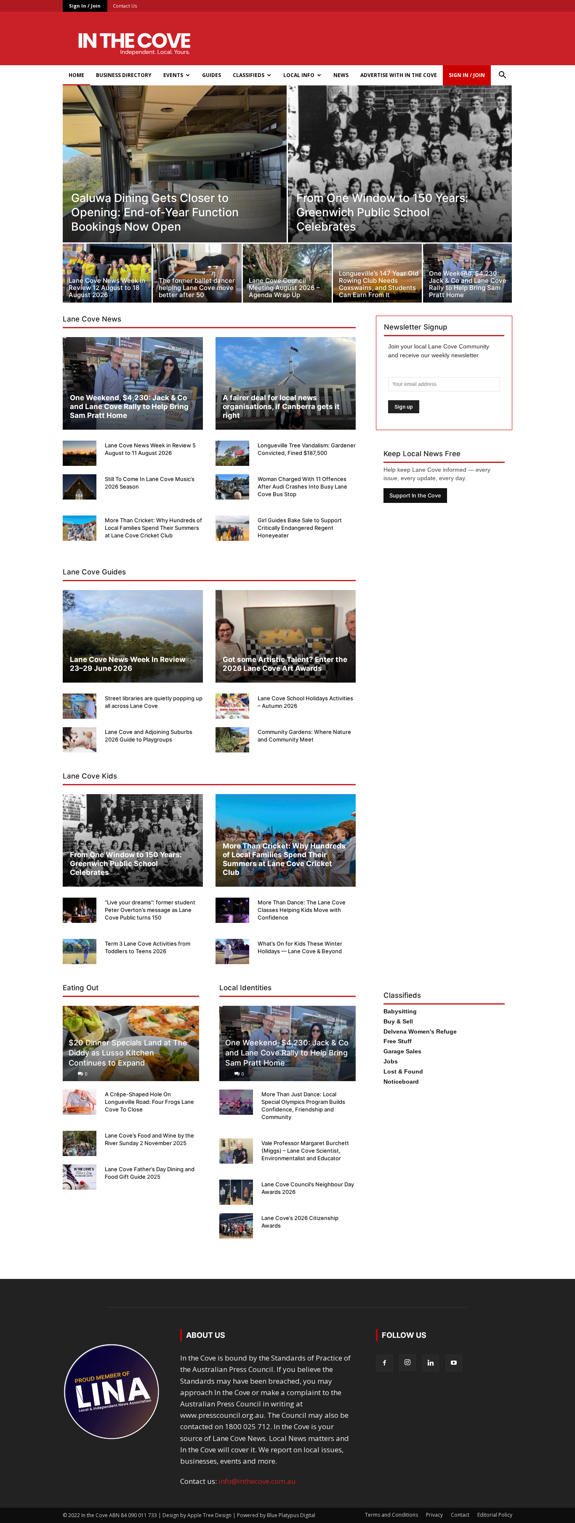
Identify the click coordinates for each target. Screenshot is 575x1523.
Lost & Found (403, 1071)
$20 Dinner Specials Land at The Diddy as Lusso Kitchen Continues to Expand (128, 1052)
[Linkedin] (430, 1363)
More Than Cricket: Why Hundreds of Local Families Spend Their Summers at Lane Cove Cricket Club (153, 528)
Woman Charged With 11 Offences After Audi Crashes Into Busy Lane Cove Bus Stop (302, 486)
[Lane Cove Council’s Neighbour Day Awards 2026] (236, 1192)
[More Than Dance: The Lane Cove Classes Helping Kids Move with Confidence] (232, 910)
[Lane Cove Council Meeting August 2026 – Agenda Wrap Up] (287, 275)
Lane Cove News (92, 319)
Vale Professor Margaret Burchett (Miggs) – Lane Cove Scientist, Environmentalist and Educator (305, 1151)
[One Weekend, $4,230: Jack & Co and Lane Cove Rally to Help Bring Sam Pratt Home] (467, 275)
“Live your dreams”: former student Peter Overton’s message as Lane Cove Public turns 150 (150, 910)
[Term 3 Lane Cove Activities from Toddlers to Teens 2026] (79, 951)
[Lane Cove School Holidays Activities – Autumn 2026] (232, 706)
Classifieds (248, 75)
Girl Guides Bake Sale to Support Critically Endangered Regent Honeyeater (300, 528)
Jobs (390, 1061)
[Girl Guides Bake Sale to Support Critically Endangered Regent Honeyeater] (232, 528)
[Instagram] (407, 1362)
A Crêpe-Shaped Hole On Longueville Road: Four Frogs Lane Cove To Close (149, 1102)
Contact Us (125, 6)
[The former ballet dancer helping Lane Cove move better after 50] (197, 275)
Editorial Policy (494, 1514)
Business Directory (124, 75)
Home (76, 75)
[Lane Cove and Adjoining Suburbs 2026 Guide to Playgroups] (79, 739)
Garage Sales (402, 1051)
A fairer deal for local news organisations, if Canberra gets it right (281, 406)
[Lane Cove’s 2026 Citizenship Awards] (236, 1226)
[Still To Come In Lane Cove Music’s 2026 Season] (79, 487)
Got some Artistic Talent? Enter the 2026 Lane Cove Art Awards (285, 663)
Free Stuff (397, 1041)
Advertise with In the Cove (398, 75)
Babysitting (400, 1011)
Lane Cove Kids (90, 776)
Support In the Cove (415, 495)
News (341, 75)
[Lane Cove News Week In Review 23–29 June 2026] (133, 636)
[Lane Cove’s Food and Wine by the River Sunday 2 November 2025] (79, 1143)
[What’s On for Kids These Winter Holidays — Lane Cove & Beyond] (232, 951)
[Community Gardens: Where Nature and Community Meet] (232, 739)
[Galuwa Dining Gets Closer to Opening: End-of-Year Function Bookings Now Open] (175, 182)
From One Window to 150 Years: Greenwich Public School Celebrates (126, 864)
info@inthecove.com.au (257, 1481)
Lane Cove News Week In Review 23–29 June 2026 (127, 663)
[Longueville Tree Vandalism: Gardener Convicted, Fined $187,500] (232, 453)
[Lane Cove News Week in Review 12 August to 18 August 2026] (107, 275)
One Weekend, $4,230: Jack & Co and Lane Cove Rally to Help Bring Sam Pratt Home (129, 406)
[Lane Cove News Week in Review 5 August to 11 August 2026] (79, 453)
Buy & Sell (398, 1021)
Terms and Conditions (391, 1514)
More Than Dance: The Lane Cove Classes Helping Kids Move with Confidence (302, 910)
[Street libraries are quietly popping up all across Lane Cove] (79, 706)
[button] (502, 75)
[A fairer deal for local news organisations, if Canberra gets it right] (286, 383)
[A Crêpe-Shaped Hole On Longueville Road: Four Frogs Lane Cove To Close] (79, 1102)
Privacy (434, 1514)
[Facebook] (384, 1363)
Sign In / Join (85, 6)
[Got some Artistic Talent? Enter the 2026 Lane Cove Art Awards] (286, 636)
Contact (460, 1514)
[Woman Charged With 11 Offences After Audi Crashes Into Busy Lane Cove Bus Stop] (232, 487)
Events (173, 75)
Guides (211, 75)
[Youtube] (453, 1363)
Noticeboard (401, 1081)
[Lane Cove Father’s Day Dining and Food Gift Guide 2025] (79, 1177)
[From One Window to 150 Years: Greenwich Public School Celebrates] (400, 182)
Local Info (298, 75)
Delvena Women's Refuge (420, 1031)
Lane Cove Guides (94, 572)
